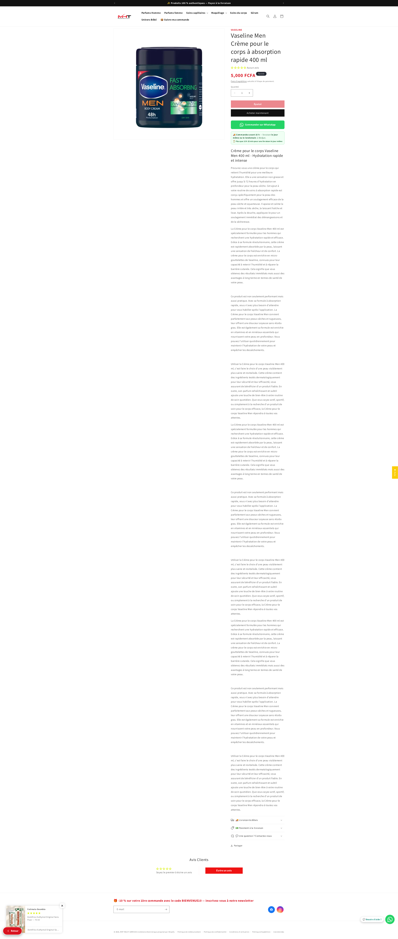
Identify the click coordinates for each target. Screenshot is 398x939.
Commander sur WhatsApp (260, 124)
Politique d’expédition (261, 932)
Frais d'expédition (239, 81)
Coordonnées (278, 932)
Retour (14, 930)
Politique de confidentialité (215, 932)
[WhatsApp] (390, 919)
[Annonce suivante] (283, 3)
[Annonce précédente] (114, 3)
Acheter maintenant (258, 112)
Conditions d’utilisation (239, 932)
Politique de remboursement (189, 932)
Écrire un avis (224, 870)
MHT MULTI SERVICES (128, 932)
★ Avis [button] (395, 472)
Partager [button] (238, 845)
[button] (196, 12)
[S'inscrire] (165, 909)
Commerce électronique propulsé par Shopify (156, 932)
